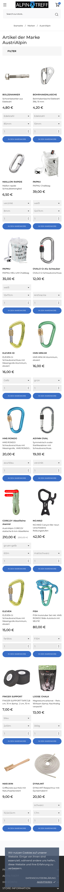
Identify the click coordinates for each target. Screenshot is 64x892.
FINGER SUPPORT (12, 696)
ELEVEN (6, 611)
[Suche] (56, 14)
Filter (12, 51)
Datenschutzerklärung (41, 878)
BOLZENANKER (11, 94)
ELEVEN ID (8, 353)
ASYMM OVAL (40, 438)
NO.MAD (37, 520)
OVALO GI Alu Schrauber (46, 268)
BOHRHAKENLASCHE (45, 94)
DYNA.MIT (38, 783)
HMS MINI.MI (40, 353)
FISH (35, 611)
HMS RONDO (9, 438)
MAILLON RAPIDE (12, 181)
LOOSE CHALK (41, 696)
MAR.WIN (7, 783)
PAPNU (37, 181)
